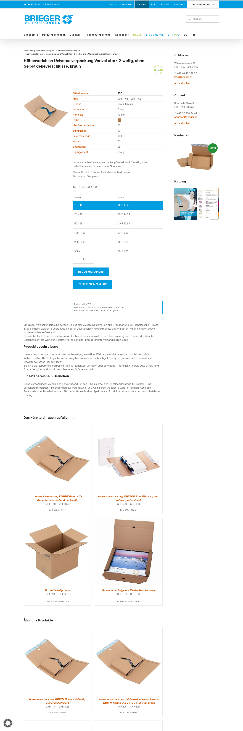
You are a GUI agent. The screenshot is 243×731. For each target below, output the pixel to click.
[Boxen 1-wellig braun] (57, 520)
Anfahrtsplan (182, 83)
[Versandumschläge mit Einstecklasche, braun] (129, 520)
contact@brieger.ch (185, 117)
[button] (92, 284)
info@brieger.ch (51, 4)
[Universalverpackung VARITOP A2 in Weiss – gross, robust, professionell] (129, 426)
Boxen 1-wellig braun (57, 590)
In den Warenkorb (91, 271)
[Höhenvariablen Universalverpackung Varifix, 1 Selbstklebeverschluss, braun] (129, 722)
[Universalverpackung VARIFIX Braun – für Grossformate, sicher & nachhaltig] (57, 426)
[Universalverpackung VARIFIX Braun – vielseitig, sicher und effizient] (57, 628)
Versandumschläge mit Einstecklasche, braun (129, 590)
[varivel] (46, 116)
